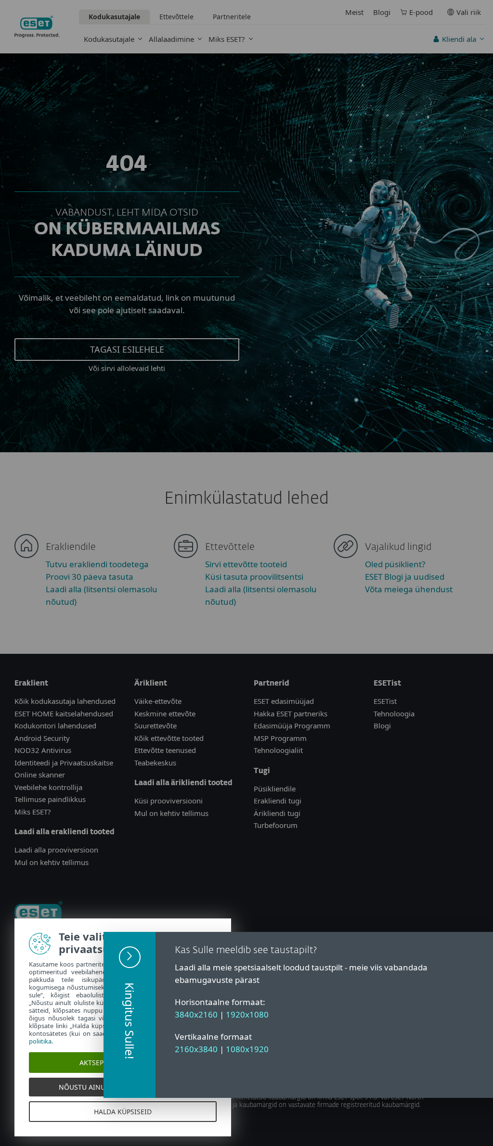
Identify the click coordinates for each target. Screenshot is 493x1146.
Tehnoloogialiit (278, 750)
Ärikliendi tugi (277, 813)
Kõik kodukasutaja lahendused (65, 701)
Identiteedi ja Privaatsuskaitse (63, 762)
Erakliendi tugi (277, 800)
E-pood (421, 12)
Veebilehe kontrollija (48, 787)
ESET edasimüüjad (284, 701)
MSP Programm (280, 738)
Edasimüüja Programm (292, 725)
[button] (130, 1015)
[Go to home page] (38, 912)
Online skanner (39, 774)
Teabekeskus (155, 762)
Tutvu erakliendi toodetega (97, 564)
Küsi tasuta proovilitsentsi (254, 576)
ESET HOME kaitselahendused (63, 713)
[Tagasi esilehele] (37, 27)
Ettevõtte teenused (165, 750)
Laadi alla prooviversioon (56, 849)
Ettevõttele (176, 16)
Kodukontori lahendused (55, 725)
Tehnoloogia (394, 713)
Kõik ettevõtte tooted (169, 738)
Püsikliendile (275, 788)
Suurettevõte (155, 725)
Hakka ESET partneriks (290, 713)
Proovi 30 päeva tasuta (89, 576)
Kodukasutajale (109, 39)
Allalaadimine (171, 39)
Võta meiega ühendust (409, 589)
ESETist (385, 701)
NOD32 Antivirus (42, 750)
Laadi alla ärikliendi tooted (183, 783)
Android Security (42, 738)
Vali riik (468, 12)
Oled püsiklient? (395, 564)
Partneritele (232, 16)
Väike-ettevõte (158, 701)
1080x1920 (247, 1049)
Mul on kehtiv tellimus (51, 862)
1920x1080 (247, 1014)
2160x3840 (196, 1049)
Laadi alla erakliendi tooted (64, 832)
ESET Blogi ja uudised (404, 576)
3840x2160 (196, 1014)
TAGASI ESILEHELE (127, 349)
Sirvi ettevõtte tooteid (246, 564)
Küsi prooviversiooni (168, 800)
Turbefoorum (276, 825)
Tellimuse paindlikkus (50, 799)
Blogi (381, 12)
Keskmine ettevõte (164, 713)
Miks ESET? (226, 39)
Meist (354, 12)
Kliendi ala (459, 39)
